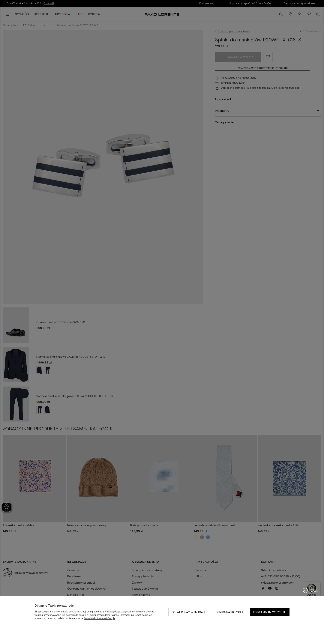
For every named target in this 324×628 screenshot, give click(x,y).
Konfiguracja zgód (229, 612)
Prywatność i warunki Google (99, 618)
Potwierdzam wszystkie (269, 612)
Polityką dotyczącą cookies (120, 611)
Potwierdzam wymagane (189, 612)
